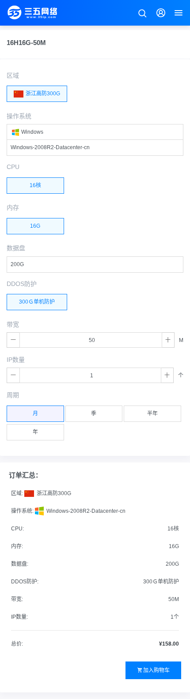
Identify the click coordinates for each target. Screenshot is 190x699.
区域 (13, 75)
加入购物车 (156, 670)
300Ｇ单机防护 (37, 302)
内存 (13, 207)
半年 (152, 413)
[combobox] (95, 132)
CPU (13, 166)
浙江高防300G (42, 93)
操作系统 (19, 116)
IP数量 (16, 359)
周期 (13, 394)
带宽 (13, 324)
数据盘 (16, 248)
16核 (35, 185)
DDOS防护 (22, 283)
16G (35, 226)
